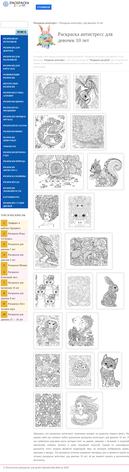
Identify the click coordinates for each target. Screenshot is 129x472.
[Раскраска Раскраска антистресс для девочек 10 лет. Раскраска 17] (79, 370)
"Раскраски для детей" (99, 60)
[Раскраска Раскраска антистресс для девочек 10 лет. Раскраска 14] (48, 330)
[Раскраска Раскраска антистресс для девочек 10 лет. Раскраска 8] (79, 211)
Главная (43, 7)
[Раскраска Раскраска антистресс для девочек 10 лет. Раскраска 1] (52, 92)
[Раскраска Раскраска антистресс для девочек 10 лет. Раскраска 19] (48, 410)
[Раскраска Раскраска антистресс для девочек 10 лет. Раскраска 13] (110, 291)
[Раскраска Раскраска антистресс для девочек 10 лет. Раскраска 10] (88, 251)
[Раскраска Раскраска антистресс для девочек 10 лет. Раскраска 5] (59, 171)
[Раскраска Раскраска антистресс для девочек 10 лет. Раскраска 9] (47, 251)
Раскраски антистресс (45, 23)
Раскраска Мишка (17, 265)
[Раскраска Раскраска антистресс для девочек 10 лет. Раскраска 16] (48, 370)
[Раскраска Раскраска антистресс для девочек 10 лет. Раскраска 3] (50, 132)
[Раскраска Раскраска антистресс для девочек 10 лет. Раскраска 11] (48, 291)
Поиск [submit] (21, 32)
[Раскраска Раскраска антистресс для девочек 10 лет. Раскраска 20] (84, 410)
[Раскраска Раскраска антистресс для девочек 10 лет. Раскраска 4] (88, 132)
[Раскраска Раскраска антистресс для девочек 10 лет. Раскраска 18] (110, 370)
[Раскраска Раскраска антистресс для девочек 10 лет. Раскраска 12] (79, 291)
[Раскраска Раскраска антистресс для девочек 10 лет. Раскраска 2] (87, 92)
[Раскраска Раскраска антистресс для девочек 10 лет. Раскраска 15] (82, 330)
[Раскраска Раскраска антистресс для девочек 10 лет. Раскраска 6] (105, 171)
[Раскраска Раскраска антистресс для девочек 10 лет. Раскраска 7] (47, 211)
